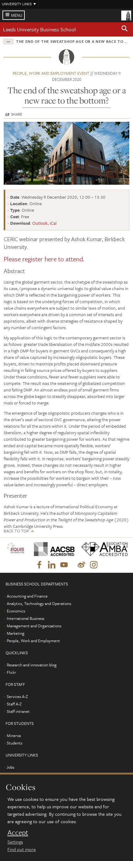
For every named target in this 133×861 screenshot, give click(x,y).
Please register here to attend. (45, 258)
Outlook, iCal (44, 223)
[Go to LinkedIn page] (51, 565)
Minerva (14, 735)
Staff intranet (18, 711)
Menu (16, 15)
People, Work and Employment (33, 641)
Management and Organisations (34, 626)
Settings (15, 841)
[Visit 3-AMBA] (102, 549)
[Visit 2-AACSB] (52, 549)
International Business (25, 618)
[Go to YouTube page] (64, 565)
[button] (124, 29)
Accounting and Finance (27, 596)
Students (14, 743)
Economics (16, 611)
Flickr (11, 672)
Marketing (15, 633)
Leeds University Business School (39, 29)
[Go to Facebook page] (39, 565)
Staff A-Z (14, 704)
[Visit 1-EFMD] (16, 549)
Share (16, 114)
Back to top (16, 531)
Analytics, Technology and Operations (39, 603)
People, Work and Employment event (51, 73)
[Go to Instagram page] (93, 565)
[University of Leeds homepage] (126, 15)
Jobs (10, 767)
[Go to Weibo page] (81, 565)
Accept (17, 832)
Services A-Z (17, 696)
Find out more (21, 849)
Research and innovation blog (32, 665)
